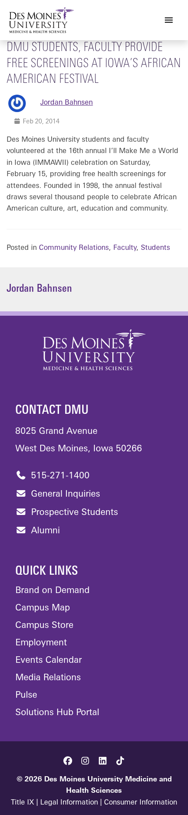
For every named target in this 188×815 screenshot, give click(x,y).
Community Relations (74, 248)
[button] (67, 760)
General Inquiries (64, 494)
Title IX (22, 802)
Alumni (44, 531)
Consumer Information (140, 802)
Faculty (124, 248)
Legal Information (69, 802)
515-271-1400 (59, 476)
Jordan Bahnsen (66, 102)
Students (155, 248)
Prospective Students (73, 512)
